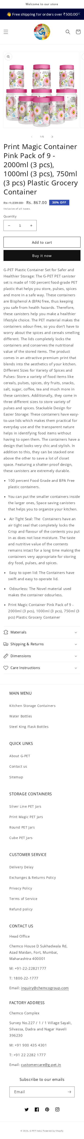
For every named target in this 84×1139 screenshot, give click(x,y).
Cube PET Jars (21, 838)
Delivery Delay (21, 867)
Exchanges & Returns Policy (32, 877)
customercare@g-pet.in (41, 1064)
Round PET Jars (22, 827)
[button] (6, 32)
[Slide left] (32, 137)
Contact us (18, 766)
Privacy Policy (20, 888)
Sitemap (16, 777)
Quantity (10, 216)
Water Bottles (20, 716)
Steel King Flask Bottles (29, 726)
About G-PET (19, 756)
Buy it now (42, 255)
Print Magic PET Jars (26, 817)
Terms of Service (23, 898)
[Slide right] (52, 137)
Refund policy (21, 909)
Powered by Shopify (53, 1130)
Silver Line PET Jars (25, 806)
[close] (79, 14)
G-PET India (36, 1130)
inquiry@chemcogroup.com (45, 988)
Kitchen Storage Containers (32, 705)
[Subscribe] (69, 1091)
